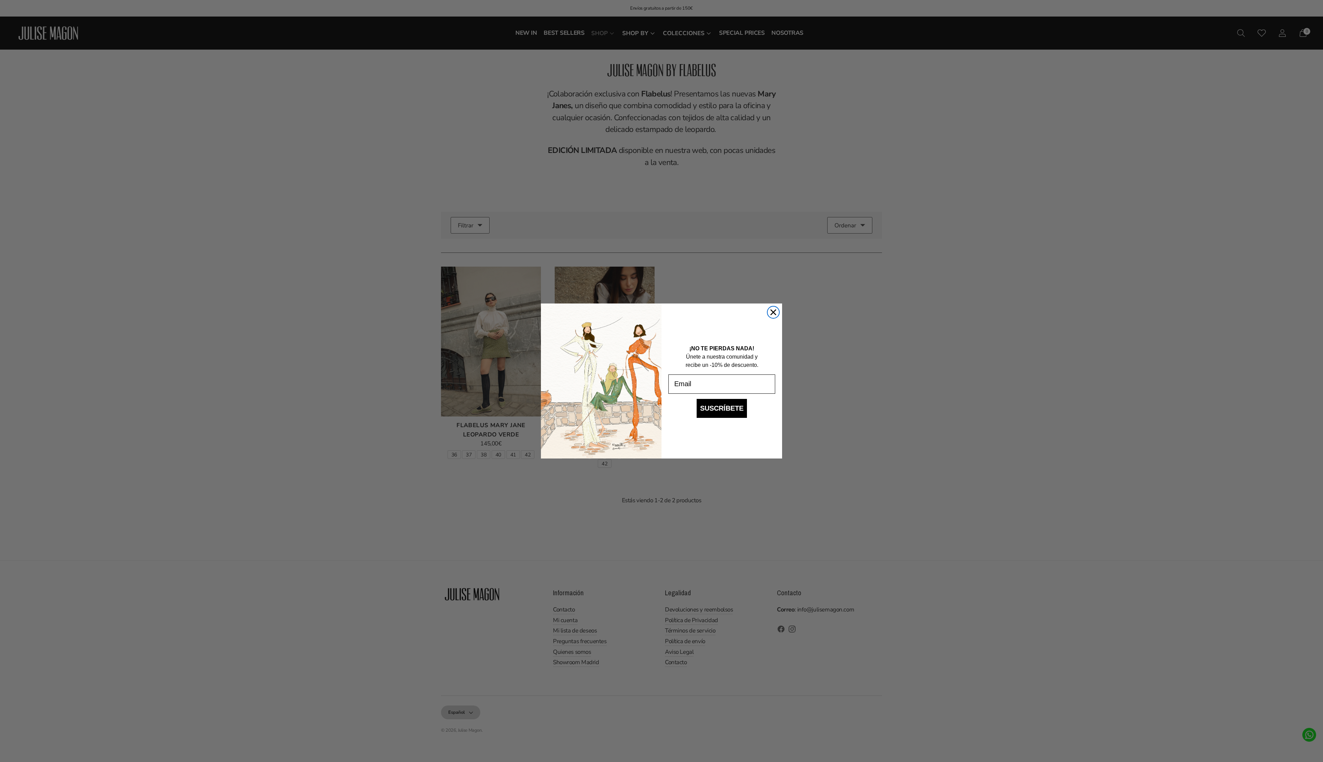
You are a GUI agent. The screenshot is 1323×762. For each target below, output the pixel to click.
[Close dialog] (773, 312)
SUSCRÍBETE (721, 408)
